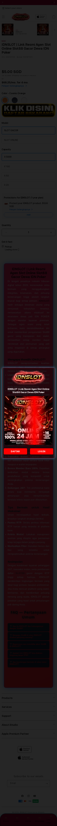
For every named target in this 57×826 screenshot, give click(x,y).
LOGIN (42, 451)
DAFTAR (15, 451)
